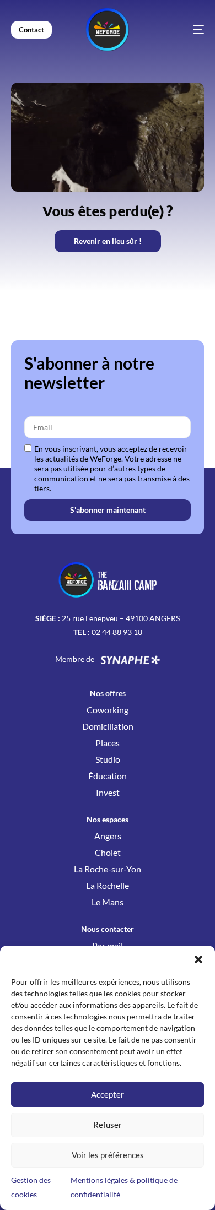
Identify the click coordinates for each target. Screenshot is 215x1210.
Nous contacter (107, 929)
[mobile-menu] (182, 30)
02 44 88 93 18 (117, 632)
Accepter (107, 1094)
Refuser (107, 1125)
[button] (198, 959)
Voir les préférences (108, 1155)
